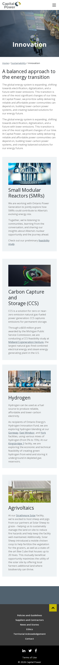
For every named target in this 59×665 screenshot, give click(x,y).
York (43, 432)
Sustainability (18, 63)
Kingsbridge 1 (16, 443)
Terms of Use (29, 657)
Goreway (13, 432)
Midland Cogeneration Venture (26, 342)
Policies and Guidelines (29, 615)
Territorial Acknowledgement (29, 633)
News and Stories (29, 624)
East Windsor (27, 432)
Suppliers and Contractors (29, 620)
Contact (29, 638)
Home (5, 63)
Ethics (29, 629)
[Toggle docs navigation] (54, 5)
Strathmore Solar (26, 515)
